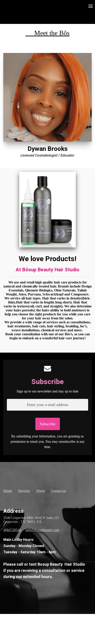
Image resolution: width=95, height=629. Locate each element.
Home (7, 491)
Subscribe (47, 381)
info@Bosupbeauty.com (42, 530)
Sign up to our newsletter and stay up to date (47, 391)
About (40, 491)
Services (24, 491)
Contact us (58, 491)
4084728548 (12, 530)
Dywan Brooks (48, 148)
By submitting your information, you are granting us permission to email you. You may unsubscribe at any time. (48, 441)
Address (13, 511)
